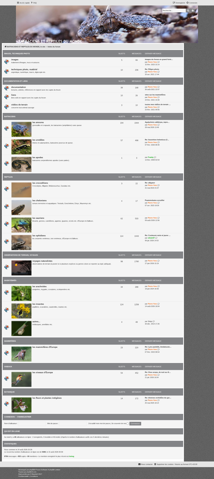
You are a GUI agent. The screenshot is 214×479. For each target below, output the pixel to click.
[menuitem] (33, 3)
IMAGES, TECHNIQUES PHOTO (17, 53)
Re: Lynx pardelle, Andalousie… (158, 347)
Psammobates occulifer (154, 200)
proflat (24, 474)
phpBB (31, 470)
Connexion (9, 417)
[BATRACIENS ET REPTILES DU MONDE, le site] (50, 40)
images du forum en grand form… (159, 59)
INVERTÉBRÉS (10, 280)
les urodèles (38, 140)
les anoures (38, 122)
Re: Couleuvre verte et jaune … (157, 235)
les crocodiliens (40, 183)
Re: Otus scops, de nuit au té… (158, 372)
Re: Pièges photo (152, 69)
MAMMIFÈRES (10, 341)
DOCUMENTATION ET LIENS (16, 81)
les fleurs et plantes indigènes (47, 398)
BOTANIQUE (9, 392)
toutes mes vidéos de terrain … (158, 104)
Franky (151, 157)
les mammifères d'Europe (44, 347)
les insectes (38, 304)
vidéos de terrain (19, 105)
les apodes (37, 157)
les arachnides (39, 286)
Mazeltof (35, 474)
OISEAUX (8, 367)
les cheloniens (39, 200)
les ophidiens (39, 235)
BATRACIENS (9, 116)
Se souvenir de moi (119, 423)
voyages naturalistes (42, 261)
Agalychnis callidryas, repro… (157, 122)
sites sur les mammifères (155, 95)
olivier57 (151, 238)
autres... (36, 321)
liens (13, 95)
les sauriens (38, 218)
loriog (71, 456)
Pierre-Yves (152, 62)
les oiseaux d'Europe (42, 372)
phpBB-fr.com (31, 472)
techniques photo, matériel (24, 69)
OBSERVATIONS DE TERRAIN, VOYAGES (21, 255)
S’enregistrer (24, 417)
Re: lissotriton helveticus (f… (157, 140)
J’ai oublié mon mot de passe (99, 423)
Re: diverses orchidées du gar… (158, 398)
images (14, 59)
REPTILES (8, 177)
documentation (18, 87)
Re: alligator (150, 183)
